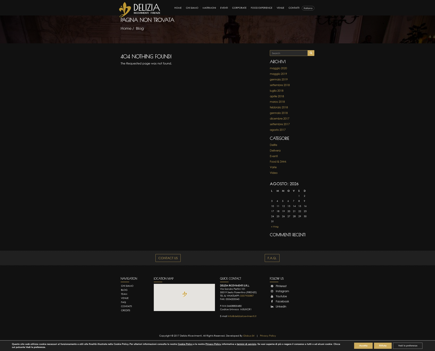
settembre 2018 (280, 85)
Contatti (294, 7)
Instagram (282, 291)
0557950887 (247, 295)
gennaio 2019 (279, 79)
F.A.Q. (272, 258)
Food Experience (261, 7)
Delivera (275, 150)
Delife (273, 145)
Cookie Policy (185, 344)
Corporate (239, 7)
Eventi (224, 7)
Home (178, 7)
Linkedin (280, 306)
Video (273, 172)
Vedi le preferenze (407, 345)
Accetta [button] (363, 345)
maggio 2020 (278, 68)
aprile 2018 (277, 96)
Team (124, 293)
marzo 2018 (277, 101)
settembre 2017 (280, 124)
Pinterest (280, 286)
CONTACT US (168, 258)
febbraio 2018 (279, 107)
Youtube (281, 296)
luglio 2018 (276, 90)
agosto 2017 (278, 129)
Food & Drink (278, 161)
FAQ (123, 302)
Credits (125, 310)
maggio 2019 (278, 74)
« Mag (274, 226)
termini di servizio (246, 344)
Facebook (282, 301)
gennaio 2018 (279, 113)
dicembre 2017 (279, 118)
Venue (280, 7)
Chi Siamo (192, 7)
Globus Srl (248, 335)
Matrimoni (209, 7)
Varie (273, 167)
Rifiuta (383, 345)
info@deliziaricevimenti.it (242, 316)
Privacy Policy (268, 335)
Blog (140, 28)
